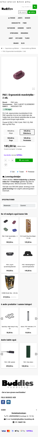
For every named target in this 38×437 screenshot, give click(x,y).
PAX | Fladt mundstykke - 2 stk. (9, 237)
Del (13, 172)
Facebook (3, 402)
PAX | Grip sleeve (28, 362)
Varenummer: (8, 104)
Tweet (21, 172)
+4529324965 (14, 416)
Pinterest (31, 172)
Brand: (5, 102)
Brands (21, 2)
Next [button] (36, 318)
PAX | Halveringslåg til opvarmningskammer (28, 265)
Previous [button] (2, 318)
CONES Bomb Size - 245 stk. (10, 293)
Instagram (8, 402)
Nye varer (12, 2)
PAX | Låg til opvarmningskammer (10, 265)
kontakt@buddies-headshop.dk (22, 419)
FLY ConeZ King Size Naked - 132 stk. (28, 237)
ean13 (5, 106)
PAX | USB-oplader (9, 362)
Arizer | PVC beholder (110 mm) (28, 327)
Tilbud (4, 2)
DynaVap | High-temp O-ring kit (10, 327)
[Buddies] (7, 9)
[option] (10, 321)
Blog (28, 2)
